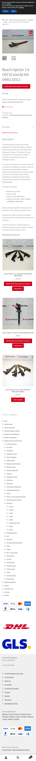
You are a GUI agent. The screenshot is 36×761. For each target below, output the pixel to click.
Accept (5, 11)
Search (18, 757)
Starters (9, 559)
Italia (17, 717)
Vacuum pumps (11, 575)
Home (6, 20)
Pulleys (9, 549)
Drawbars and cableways (11, 434)
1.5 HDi (11, 516)
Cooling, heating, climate (12, 431)
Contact (7, 692)
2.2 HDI (11, 529)
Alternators (10, 450)
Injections (30, 20)
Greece (17, 714)
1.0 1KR (11, 506)
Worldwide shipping (11, 703)
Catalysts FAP (8, 424)
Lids (8, 536)
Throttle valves (11, 566)
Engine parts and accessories (17, 20)
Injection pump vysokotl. (14, 500)
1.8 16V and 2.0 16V (14, 523)
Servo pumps (10, 556)
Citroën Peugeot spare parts (14, 673)
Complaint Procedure (12, 688)
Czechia (11, 714)
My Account (6, 757)
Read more (18, 289)
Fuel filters (10, 480)
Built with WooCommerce (21, 750)
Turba (8, 572)
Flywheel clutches (12, 477)
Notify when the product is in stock (16, 86)
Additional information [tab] (9, 133)
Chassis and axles (9, 427)
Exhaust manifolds (12, 470)
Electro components (10, 437)
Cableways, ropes (12, 454)
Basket (27, 756)
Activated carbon (12, 444)
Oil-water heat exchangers (14, 543)
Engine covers (11, 460)
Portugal (23, 717)
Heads (8, 493)
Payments (8, 700)
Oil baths (9, 539)
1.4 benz (11, 510)
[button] (30, 32)
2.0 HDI (11, 526)
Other (8, 546)
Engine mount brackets (13, 464)
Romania (30, 717)
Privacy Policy (9, 677)
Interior (6, 585)
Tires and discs (8, 589)
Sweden (10, 719)
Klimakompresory (12, 533)
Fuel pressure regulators (14, 487)
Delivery (7, 696)
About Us (8, 681)
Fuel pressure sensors (13, 490)
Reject (13, 11)
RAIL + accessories (12, 552)
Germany (5, 717)
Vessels (6, 595)
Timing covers (11, 569)
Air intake (9, 447)
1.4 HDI (11, 513)
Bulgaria (5, 714)
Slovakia (16, 719)
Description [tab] (6, 127)
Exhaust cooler (11, 467)
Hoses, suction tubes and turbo (16, 497)
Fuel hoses (10, 483)
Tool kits (7, 592)
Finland (23, 714)
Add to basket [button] (18, 400)
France (28, 714)
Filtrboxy (9, 473)
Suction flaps (11, 562)
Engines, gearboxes (10, 582)
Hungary (12, 717)
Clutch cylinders (11, 457)
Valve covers (10, 579)
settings (21, 7)
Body (5, 421)
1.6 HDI (5, 22)
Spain (5, 719)
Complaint (8, 685)
